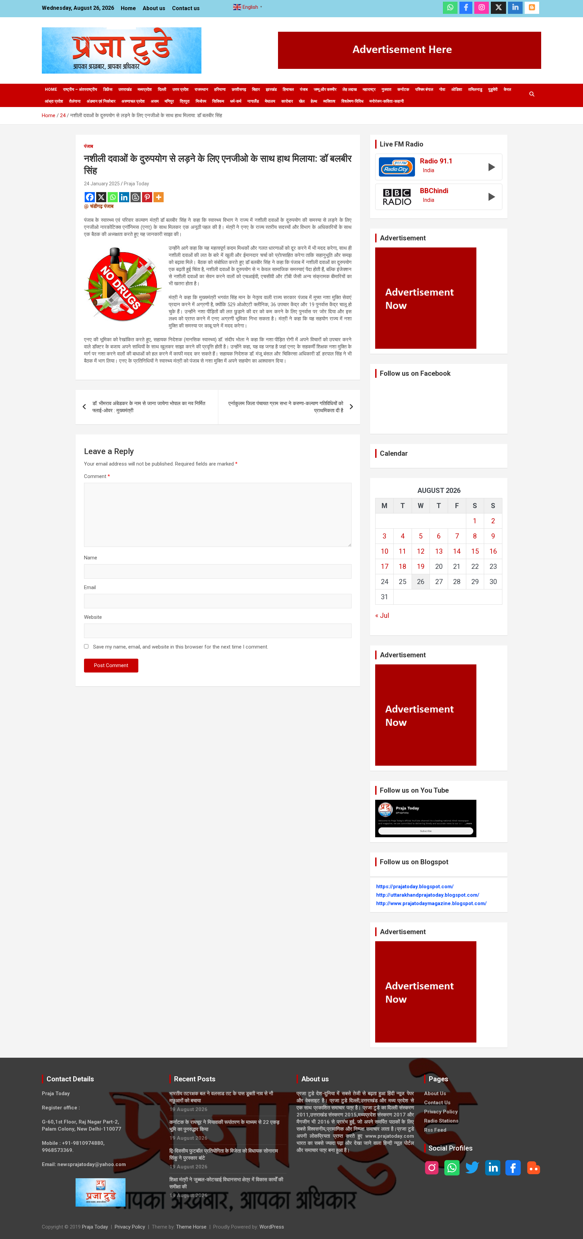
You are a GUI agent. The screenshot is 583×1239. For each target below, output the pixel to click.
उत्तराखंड (125, 89)
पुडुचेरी (493, 89)
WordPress (271, 1227)
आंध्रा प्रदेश (54, 101)
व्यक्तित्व (329, 101)
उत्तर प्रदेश (180, 89)
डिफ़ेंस (107, 89)
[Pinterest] (147, 197)
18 (402, 566)
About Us (435, 1093)
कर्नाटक (403, 89)
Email (90, 587)
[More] (159, 197)
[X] (101, 197)
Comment (97, 476)
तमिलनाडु (475, 89)
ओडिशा (456, 89)
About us (154, 8)
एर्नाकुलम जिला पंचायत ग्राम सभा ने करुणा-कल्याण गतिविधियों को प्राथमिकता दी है (285, 407)
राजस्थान (201, 89)
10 (384, 551)
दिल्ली (162, 89)
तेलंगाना (75, 101)
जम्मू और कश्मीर (325, 89)
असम (155, 101)
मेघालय (270, 101)
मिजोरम (201, 101)
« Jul (382, 615)
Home (128, 8)
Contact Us (437, 1103)
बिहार (256, 89)
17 (384, 566)
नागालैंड (253, 101)
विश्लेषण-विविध (352, 101)
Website (93, 617)
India (428, 170)
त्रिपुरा (185, 101)
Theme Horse (191, 1227)
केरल (507, 89)
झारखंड (271, 89)
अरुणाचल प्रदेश (133, 101)
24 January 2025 (102, 183)
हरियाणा (220, 89)
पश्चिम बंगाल (424, 89)
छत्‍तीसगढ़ (239, 89)
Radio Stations (441, 1121)
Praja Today (136, 183)
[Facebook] (90, 197)
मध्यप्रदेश (145, 89)
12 (420, 551)
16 (493, 551)
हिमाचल (288, 89)
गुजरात (386, 89)
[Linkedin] (124, 197)
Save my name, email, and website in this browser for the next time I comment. (180, 647)
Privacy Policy (441, 1112)
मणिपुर (169, 101)
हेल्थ (314, 101)
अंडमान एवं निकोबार (101, 101)
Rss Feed (435, 1130)
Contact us (186, 8)
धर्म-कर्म (235, 101)
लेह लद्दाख (349, 89)
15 (475, 551)
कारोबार (287, 101)
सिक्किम (218, 101)
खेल (302, 101)
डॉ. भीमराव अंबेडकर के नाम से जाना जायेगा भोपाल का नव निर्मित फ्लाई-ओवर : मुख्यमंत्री (148, 407)
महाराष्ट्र (369, 89)
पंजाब (304, 89)
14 (457, 551)
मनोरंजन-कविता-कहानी (386, 101)
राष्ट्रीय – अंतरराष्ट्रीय (80, 89)
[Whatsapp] (113, 197)
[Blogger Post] (136, 197)
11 (402, 551)
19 (420, 566)
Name (90, 558)
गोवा (442, 89)
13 (439, 551)
